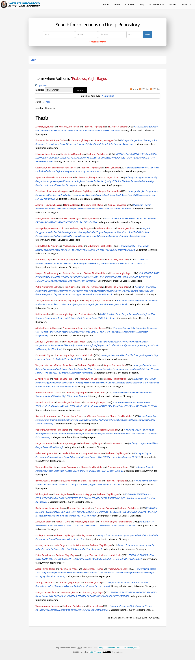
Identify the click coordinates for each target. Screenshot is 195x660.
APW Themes (95, 652)
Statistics (186, 4)
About (117, 4)
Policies (173, 4)
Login (33, 59)
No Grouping (108, 95)
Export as (39, 89)
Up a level (42, 85)
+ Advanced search (97, 41)
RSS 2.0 (156, 89)
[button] (80, 90)
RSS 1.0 (145, 89)
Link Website (158, 4)
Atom (135, 89)
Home (106, 4)
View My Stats (117, 652)
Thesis (47, 101)
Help (142, 4)
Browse (131, 4)
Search (147, 34)
